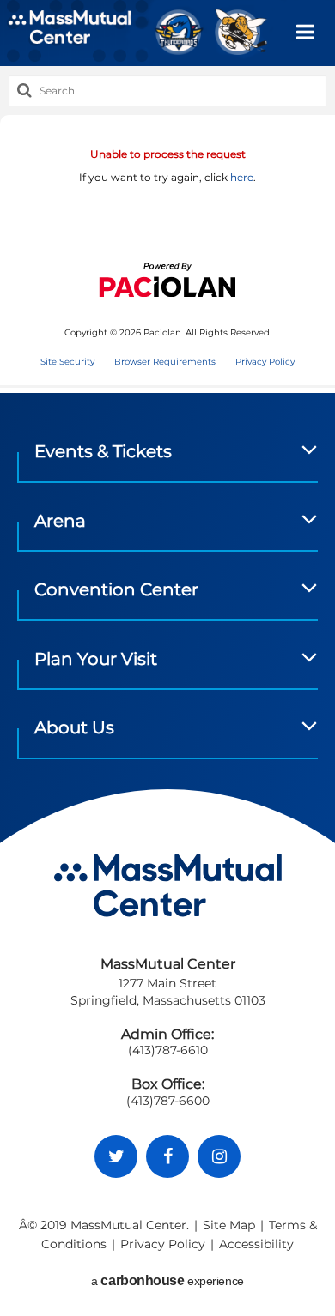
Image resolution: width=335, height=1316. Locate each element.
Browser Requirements (165, 361)
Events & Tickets (103, 451)
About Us (74, 727)
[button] (305, 32)
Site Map (229, 1225)
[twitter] (115, 1156)
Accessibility (256, 1244)
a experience (167, 1280)
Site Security (67, 361)
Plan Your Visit (95, 659)
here (241, 177)
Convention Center (116, 589)
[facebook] (167, 1156)
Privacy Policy (265, 361)
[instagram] (219, 1156)
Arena (60, 520)
